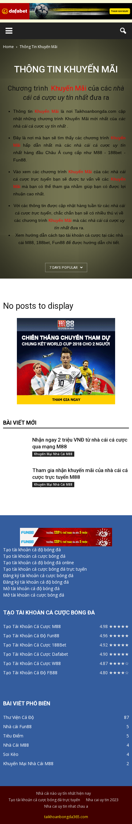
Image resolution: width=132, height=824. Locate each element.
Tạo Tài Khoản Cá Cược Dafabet (35, 654)
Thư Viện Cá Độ (18, 717)
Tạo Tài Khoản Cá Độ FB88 (30, 672)
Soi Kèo (10, 754)
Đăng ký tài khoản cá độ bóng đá (36, 582)
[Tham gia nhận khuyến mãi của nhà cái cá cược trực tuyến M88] (15, 472)
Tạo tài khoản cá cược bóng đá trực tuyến (45, 569)
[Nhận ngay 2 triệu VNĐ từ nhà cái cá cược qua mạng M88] (15, 442)
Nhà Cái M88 (16, 745)
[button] (123, 30)
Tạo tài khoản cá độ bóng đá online (38, 562)
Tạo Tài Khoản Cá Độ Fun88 (31, 635)
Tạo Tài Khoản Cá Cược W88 (32, 663)
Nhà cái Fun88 (17, 726)
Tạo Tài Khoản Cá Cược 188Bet (34, 645)
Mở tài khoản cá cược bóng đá (33, 595)
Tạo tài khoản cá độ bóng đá (32, 550)
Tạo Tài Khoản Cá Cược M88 (32, 626)
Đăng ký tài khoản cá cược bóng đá (38, 575)
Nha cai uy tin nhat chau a (66, 806)
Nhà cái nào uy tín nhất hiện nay (63, 793)
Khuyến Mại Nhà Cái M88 (53, 454)
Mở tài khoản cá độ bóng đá (31, 588)
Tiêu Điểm (13, 736)
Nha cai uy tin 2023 (102, 799)
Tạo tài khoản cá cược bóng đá (34, 556)
